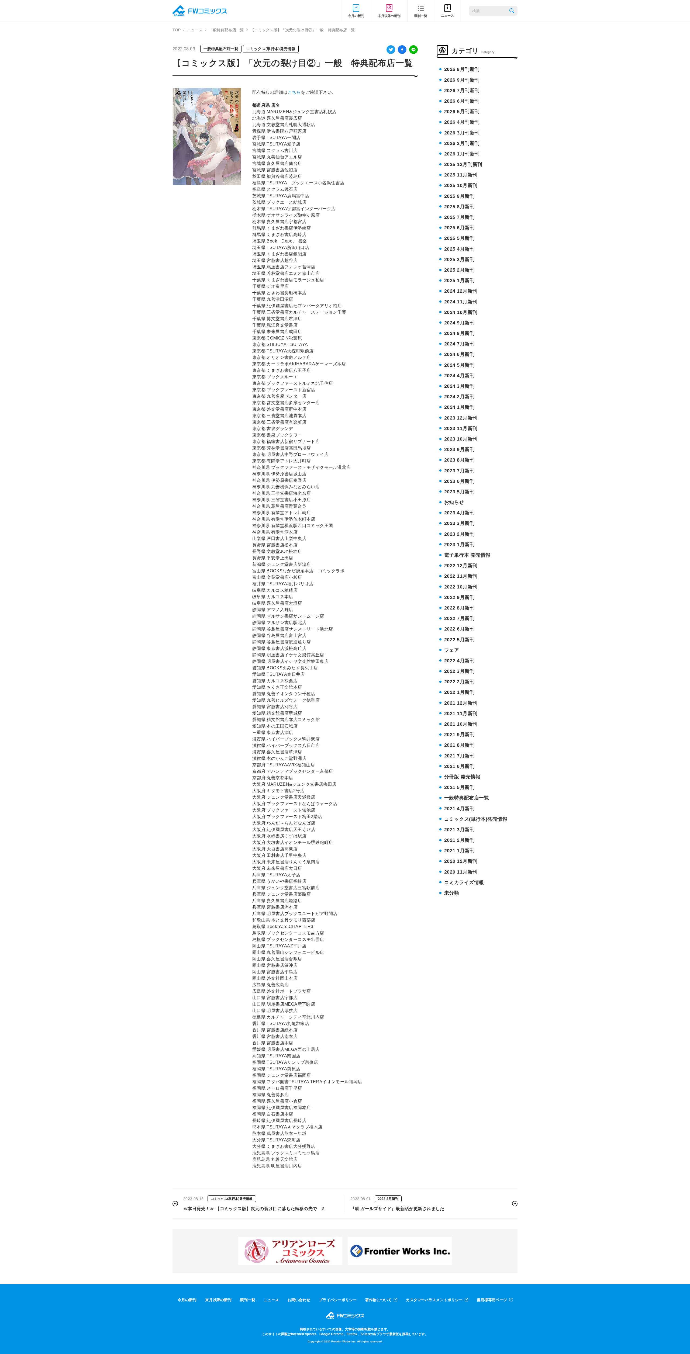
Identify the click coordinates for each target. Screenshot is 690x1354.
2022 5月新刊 (459, 639)
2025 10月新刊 (461, 185)
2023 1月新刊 (459, 544)
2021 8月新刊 (459, 745)
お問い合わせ (299, 1300)
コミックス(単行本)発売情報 (270, 49)
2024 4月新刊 (459, 375)
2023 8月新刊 (459, 460)
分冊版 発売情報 (462, 777)
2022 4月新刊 (459, 660)
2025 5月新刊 (459, 238)
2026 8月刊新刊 (462, 69)
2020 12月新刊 (461, 861)
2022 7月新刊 (459, 618)
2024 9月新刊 (459, 322)
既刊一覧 (247, 1300)
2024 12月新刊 (461, 291)
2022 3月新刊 (459, 671)
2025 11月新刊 (461, 175)
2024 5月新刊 (459, 365)
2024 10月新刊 (461, 312)
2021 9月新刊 (459, 734)
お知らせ (454, 502)
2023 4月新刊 (459, 512)
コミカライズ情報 (464, 882)
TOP (176, 30)
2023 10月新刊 (461, 439)
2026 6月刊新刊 (462, 101)
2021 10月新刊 (461, 724)
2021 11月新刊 (461, 713)
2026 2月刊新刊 (462, 143)
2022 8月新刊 (459, 608)
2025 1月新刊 (459, 280)
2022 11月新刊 (461, 576)
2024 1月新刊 (459, 407)
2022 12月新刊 (461, 565)
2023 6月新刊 (459, 481)
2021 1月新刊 (459, 850)
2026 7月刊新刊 (462, 90)
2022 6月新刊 (459, 629)
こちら (294, 92)
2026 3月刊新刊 (462, 133)
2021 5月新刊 (459, 787)
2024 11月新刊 (461, 301)
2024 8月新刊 (459, 333)
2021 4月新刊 (459, 808)
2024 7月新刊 (459, 344)
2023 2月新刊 (459, 534)
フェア (451, 650)
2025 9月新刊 (459, 196)
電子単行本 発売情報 (467, 555)
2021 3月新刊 (459, 829)
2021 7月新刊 (459, 756)
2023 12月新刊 (461, 418)
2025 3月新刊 (459, 259)
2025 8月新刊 (459, 206)
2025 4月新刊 (459, 249)
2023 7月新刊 (459, 470)
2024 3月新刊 (459, 386)
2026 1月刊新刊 (462, 154)
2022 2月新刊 (459, 681)
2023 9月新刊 (459, 449)
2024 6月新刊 (459, 354)
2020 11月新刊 (461, 872)
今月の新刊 (187, 1300)
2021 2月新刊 (459, 840)
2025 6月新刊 (459, 227)
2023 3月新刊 (459, 523)
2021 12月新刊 (461, 703)
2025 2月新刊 (459, 270)
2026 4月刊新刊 (462, 122)
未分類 (451, 893)
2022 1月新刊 (459, 692)
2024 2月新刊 (459, 396)
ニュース (194, 30)
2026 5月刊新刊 (462, 111)
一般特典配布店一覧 (226, 30)
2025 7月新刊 (459, 217)
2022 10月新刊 (461, 587)
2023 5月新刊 (459, 491)
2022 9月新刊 (459, 597)
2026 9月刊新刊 (462, 80)
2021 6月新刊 (459, 766)
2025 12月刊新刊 (463, 164)
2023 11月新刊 (461, 428)
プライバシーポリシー (338, 1300)
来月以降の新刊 (218, 1300)
